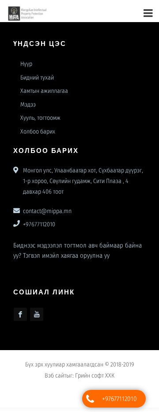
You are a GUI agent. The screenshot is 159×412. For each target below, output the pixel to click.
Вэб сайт (55, 379)
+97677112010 (119, 399)
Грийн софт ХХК (94, 379)
